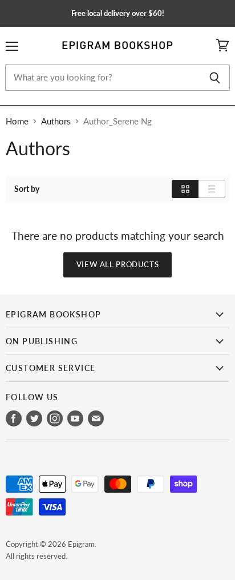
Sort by (26, 189)
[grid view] (185, 189)
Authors (56, 121)
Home (17, 121)
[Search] (215, 78)
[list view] (211, 189)
